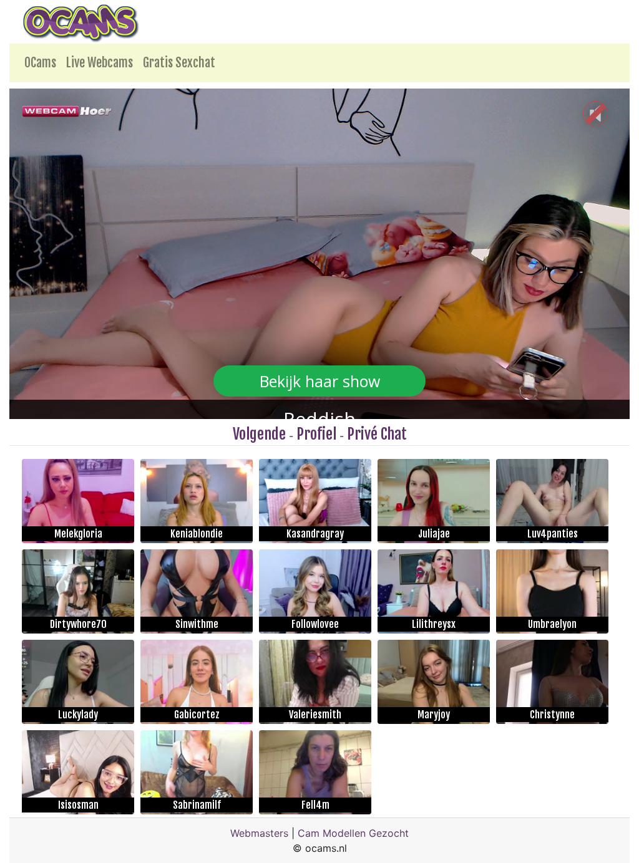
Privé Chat (377, 434)
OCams (40, 62)
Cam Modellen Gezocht (353, 833)
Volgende (259, 434)
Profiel (316, 434)
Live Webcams (99, 62)
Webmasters (259, 833)
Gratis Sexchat (179, 62)
